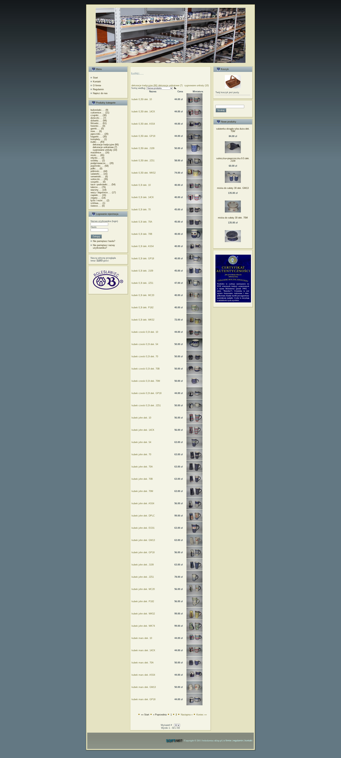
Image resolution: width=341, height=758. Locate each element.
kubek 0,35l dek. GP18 (143, 136)
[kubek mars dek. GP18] (194, 704)
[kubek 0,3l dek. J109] (194, 276)
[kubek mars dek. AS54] (194, 680)
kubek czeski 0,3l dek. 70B (146, 368)
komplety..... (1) (99, 139)
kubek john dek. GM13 (143, 540)
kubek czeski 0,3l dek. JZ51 (146, 405)
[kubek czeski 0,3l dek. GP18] (194, 398)
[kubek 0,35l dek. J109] (194, 153)
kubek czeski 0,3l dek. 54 (145, 344)
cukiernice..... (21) (100, 112)
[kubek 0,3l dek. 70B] (194, 239)
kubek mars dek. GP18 (143, 699)
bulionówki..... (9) (99, 110)
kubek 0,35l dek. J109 (143, 148)
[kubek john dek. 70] (194, 459)
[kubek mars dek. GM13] (194, 692)
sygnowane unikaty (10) (104, 150)
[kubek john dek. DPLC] (194, 520)
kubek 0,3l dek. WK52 (143, 319)
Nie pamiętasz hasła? (104, 241)
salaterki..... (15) (99, 174)
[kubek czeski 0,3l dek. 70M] (194, 386)
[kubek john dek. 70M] (194, 496)
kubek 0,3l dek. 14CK (143, 197)
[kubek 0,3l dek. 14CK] (194, 202)
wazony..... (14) (98, 189)
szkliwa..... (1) (98, 203)
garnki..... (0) (97, 128)
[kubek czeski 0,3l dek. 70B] (194, 374)
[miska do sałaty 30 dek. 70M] (233, 241)
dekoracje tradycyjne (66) (105, 144)
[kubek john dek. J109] (194, 569)
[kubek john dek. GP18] (194, 557)
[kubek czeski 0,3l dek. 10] (194, 337)
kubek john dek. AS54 (143, 503)
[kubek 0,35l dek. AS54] (194, 129)
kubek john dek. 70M (142, 491)
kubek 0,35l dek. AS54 (143, 123)
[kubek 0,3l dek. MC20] (194, 300)
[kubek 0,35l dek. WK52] (194, 178)
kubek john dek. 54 (141, 442)
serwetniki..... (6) (99, 176)
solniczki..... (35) (99, 179)
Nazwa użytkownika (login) (104, 221)
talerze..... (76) (98, 187)
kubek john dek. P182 (143, 601)
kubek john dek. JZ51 (143, 577)
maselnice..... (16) (100, 152)
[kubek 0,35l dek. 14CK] (194, 116)
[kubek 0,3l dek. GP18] (194, 263)
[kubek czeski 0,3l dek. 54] (194, 349)
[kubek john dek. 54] (194, 447)
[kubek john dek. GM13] (194, 545)
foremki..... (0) (98, 126)
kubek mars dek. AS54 (143, 675)
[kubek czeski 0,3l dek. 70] (194, 361)
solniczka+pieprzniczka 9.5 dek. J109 (233, 159)
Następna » (187, 714)
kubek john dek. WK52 (143, 613)
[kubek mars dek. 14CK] (194, 655)
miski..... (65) (97, 155)
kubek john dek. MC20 (143, 589)
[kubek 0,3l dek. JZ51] (194, 288)
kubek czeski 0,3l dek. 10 (145, 332)
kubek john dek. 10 (141, 417)
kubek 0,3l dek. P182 (142, 307)
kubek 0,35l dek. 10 (142, 99)
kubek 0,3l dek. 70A (142, 221)
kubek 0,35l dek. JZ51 (143, 160)
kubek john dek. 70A (142, 466)
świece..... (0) (98, 205)
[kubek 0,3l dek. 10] (194, 190)
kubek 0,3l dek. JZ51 (142, 283)
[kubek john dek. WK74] (194, 631)
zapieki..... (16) (98, 195)
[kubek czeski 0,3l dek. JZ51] (194, 410)
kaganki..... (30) (99, 136)
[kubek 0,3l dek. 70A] (194, 227)
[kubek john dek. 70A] (194, 471)
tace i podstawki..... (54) (103, 184)
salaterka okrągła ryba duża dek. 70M (233, 130)
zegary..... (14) (98, 197)
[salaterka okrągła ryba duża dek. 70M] (233, 152)
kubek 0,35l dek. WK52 (144, 172)
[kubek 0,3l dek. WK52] (194, 325)
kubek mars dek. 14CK (143, 650)
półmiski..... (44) (99, 171)
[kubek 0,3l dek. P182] (194, 312)
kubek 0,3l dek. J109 (142, 270)
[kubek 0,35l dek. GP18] (194, 141)
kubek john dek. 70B (142, 479)
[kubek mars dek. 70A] (194, 667)
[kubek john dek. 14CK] (194, 435)
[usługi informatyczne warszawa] (174, 740)
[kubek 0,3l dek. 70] (194, 214)
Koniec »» (201, 714)
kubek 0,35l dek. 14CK (143, 111)
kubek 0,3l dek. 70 (141, 209)
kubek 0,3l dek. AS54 (143, 246)
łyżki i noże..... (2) (100, 200)
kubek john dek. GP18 (143, 552)
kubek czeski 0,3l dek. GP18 (146, 393)
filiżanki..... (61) (99, 123)
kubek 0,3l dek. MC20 (143, 295)
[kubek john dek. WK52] (194, 618)
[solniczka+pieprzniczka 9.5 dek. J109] (233, 182)
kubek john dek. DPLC (143, 515)
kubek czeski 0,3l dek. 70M (146, 381)
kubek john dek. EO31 (143, 528)
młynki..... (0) (97, 158)
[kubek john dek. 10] (194, 423)
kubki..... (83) (97, 142)
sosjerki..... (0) (98, 181)
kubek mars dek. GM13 (144, 687)
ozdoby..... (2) (98, 160)
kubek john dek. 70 (141, 454)
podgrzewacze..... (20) (102, 163)
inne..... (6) (96, 131)
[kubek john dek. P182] (194, 606)
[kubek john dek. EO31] (194, 533)
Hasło (93, 227)
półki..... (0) (96, 168)
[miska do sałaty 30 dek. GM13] (233, 211)
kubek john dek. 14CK (143, 430)
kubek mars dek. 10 (142, 638)
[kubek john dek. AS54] (194, 508)
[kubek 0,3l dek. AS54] (194, 251)
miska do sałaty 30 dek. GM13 (233, 188)
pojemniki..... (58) (100, 166)
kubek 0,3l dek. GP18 (143, 258)
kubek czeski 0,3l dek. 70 (145, 356)
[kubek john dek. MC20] (194, 594)
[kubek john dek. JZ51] (194, 582)
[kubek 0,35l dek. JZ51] (194, 165)
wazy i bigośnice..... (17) (103, 192)
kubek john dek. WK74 (143, 626)
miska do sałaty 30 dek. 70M (233, 217)
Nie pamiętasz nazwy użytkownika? (104, 246)
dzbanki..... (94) (99, 120)
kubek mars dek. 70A (143, 662)
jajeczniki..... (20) (99, 134)
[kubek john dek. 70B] (194, 484)
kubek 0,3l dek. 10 (141, 185)
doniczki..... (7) (98, 118)
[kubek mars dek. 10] (194, 643)
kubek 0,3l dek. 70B (142, 234)
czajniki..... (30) (99, 115)
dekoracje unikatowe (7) (104, 147)
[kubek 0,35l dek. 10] (194, 104)
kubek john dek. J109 (143, 564)
